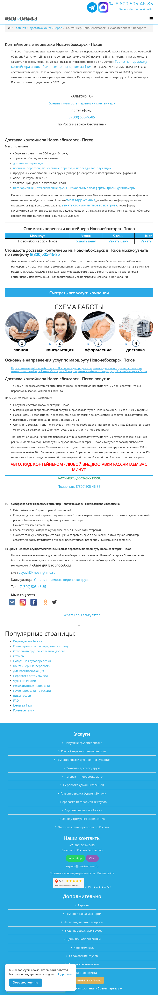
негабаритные (23, 188)
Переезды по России (27, 641)
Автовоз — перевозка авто (83, 776)
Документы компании (83, 964)
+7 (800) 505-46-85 (32, 586)
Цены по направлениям (83, 939)
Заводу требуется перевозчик (83, 819)
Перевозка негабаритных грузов (83, 802)
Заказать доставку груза (83, 768)
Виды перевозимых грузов (83, 930)
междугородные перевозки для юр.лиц (92, 368)
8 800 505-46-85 (134, 3)
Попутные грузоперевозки (32, 661)
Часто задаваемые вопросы (83, 922)
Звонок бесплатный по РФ (136, 9)
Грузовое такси (23, 710)
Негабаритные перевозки (31, 686)
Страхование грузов (83, 956)
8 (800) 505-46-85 (82, 117)
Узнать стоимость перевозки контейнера (82, 103)
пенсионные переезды (58, 168)
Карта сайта (106, 873)
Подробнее (64, 974)
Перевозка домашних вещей (83, 785)
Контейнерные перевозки (31, 666)
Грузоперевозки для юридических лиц (40, 646)
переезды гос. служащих (93, 168)
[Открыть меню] (151, 19)
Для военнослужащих (28, 671)
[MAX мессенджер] (103, 9)
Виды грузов (22, 695)
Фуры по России (24, 681)
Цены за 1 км (22, 705)
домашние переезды (28, 163)
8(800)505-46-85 (45, 254)
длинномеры (126, 188)
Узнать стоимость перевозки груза (61, 579)
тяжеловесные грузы (52, 188)
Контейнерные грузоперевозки (83, 751)
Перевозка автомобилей (30, 676)
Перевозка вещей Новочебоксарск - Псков (38, 368)
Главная (20, 28)
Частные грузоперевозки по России (83, 827)
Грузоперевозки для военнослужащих (83, 760)
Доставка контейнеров (46, 28)
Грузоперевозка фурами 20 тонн (83, 793)
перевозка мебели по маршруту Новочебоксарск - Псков (110, 371)
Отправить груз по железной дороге (39, 651)
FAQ (16, 700)
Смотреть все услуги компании (79, 292)
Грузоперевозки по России (32, 691)
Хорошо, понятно (25, 982)
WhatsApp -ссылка (80, 200)
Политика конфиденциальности (72, 873)
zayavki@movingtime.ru (37, 572)
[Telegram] (92, 9)
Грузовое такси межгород (83, 914)
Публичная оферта (83, 973)
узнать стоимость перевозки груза (89, 205)
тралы (111, 188)
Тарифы (83, 905)
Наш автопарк (83, 947)
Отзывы (18, 656)
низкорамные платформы (87, 188)
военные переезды (27, 168)
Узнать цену (86, 241)
